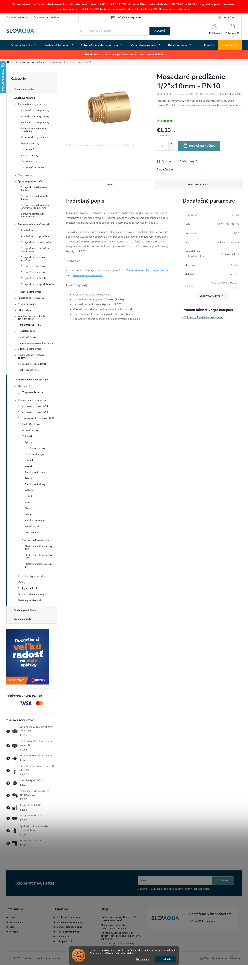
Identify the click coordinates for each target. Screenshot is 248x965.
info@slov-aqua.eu (205, 921)
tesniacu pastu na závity (88, 275)
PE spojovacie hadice (32, 392)
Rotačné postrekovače (29, 291)
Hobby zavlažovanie (28, 370)
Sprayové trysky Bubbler (34, 278)
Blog (12, 927)
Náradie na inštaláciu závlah (32, 363)
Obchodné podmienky (17, 17)
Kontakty (14, 932)
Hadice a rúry (25, 386)
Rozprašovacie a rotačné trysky (34, 224)
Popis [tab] (110, 184)
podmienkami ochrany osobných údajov (189, 888)
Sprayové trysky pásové (33, 266)
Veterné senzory (29, 155)
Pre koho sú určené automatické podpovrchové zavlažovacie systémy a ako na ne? (121, 935)
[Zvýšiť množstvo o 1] (171, 143)
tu (133, 953)
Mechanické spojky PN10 (34, 406)
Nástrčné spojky (29, 430)
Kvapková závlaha (27, 304)
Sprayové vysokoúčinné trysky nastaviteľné (37, 250)
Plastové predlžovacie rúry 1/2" (38, 548)
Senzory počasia (29, 149)
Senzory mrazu (29, 161)
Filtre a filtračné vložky (29, 324)
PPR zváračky (32, 532)
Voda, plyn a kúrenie (25, 610)
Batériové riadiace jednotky (35, 122)
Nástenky (30, 460)
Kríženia (29, 490)
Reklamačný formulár (68, 932)
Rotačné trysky (29, 230)
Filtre (27, 508)
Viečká (28, 496)
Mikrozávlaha (24, 310)
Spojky (28, 442)
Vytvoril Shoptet (212, 958)
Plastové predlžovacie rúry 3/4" (38, 557)
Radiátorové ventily (35, 520)
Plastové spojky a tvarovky (32, 400)
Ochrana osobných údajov (46, 17)
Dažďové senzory (30, 143)
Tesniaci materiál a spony (31, 594)
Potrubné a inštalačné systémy (31, 379)
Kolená (28, 466)
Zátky (28, 502)
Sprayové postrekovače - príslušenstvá (34, 215)
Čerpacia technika (24, 89)
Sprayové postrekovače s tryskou (34, 189)
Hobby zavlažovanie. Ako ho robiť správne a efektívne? (118, 919)
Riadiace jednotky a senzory (32, 104)
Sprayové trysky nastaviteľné (36, 242)
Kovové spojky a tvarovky (31, 576)
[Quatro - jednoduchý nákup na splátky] (31, 657)
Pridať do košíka (202, 146)
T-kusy (28, 478)
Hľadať (160, 31)
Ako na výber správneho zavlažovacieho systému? (114, 926)
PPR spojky (27, 436)
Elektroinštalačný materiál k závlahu (32, 356)
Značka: (165, 169)
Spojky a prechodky (28, 588)
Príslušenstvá (32, 526)
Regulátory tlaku (26, 330)
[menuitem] (23, 45)
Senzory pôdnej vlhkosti (33, 167)
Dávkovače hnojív (27, 337)
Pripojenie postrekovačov (31, 298)
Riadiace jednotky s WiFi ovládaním (34, 130)
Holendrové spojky (34, 454)
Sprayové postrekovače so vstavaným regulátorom (35, 206)
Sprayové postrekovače (30, 181)
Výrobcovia (63, 936)
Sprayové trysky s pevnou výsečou (34, 259)
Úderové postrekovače (29, 348)
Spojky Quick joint (30, 424)
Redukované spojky (35, 448)
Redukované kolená (35, 472)
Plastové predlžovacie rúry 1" (38, 565)
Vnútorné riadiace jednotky (35, 110)
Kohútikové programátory (34, 137)
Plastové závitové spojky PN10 (37, 418)
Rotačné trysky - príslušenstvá (37, 236)
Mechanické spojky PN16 (34, 412)
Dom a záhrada (22, 619)
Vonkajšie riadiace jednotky (35, 116)
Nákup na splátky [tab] (198, 184)
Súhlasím (167, 959)
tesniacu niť (160, 270)
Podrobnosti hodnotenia (202, 94)
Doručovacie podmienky (69, 927)
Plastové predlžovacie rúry (35, 540)
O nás (13, 917)
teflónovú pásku (141, 270)
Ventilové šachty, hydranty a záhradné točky (32, 317)
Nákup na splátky (66, 941)
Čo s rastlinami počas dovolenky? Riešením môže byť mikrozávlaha (118, 945)
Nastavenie (142, 959)
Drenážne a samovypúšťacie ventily (36, 343)
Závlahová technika (24, 97)
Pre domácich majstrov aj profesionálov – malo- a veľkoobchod (124, 54)
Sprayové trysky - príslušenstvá (37, 284)
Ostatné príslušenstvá (29, 600)
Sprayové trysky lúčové (33, 272)
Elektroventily (25, 175)
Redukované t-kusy (35, 484)
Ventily (28, 514)
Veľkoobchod (16, 922)
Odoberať (222, 880)
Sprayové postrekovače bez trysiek (35, 198)
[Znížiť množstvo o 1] (171, 148)
